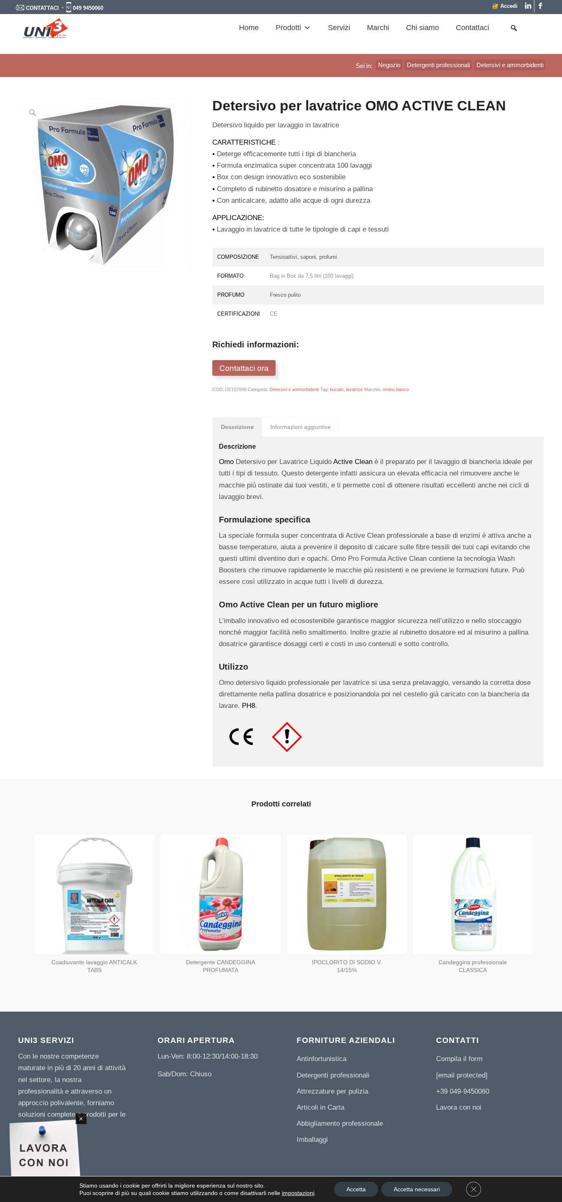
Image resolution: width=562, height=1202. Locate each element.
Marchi (378, 27)
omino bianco (396, 389)
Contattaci (472, 27)
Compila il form (459, 1059)
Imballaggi (312, 1139)
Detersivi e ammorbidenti (294, 389)
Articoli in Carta (320, 1107)
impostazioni (298, 1193)
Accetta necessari (417, 1189)
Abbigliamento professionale (340, 1123)
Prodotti (288, 27)
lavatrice (354, 389)
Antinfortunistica (321, 1059)
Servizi (339, 27)
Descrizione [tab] (237, 427)
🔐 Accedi (505, 6)
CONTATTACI (42, 8)
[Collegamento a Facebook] (540, 6)
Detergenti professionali (333, 1075)
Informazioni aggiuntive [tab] (300, 427)
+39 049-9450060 (462, 1091)
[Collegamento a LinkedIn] (528, 6)
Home (249, 27)
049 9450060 (88, 8)
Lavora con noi (458, 1107)
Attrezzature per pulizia (332, 1091)
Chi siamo (422, 27)
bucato (337, 389)
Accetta (356, 1189)
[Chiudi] (81, 1118)
